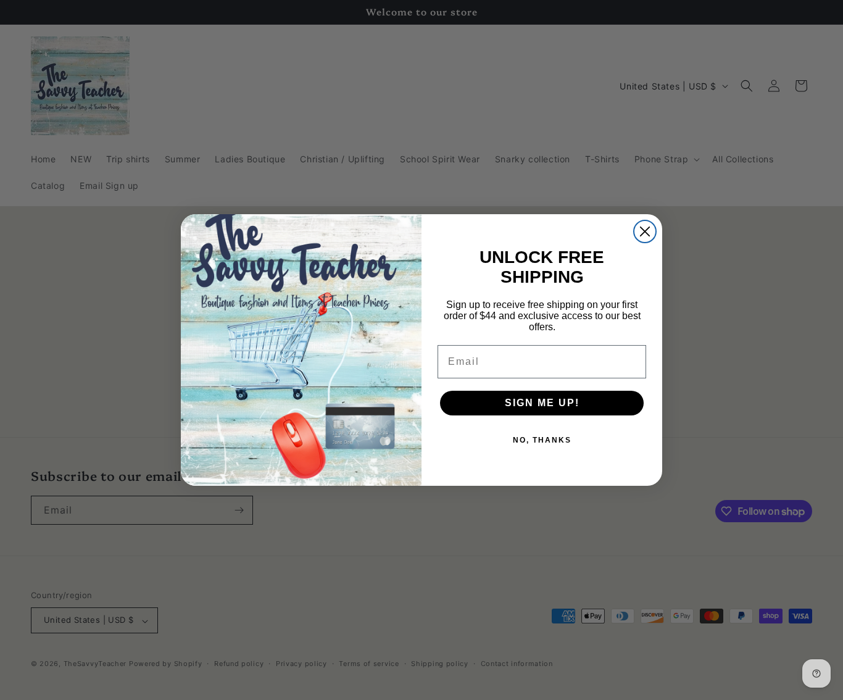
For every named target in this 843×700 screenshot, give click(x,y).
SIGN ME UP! (542, 403)
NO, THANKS (542, 440)
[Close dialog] (645, 231)
